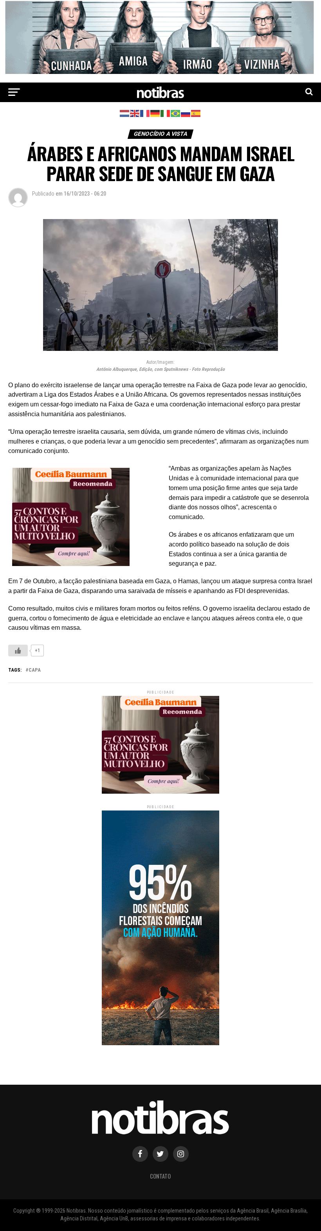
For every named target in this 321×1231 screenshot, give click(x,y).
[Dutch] (125, 113)
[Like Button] (18, 650)
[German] (155, 113)
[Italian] (165, 113)
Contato (160, 1176)
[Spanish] (196, 113)
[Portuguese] (176, 113)
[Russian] (186, 113)
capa (35, 670)
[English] (135, 113)
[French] (145, 113)
